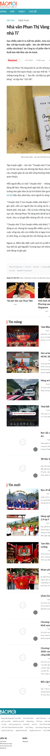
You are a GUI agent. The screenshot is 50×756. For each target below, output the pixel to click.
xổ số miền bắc (28, 718)
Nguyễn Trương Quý (24, 271)
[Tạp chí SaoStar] (9, 304)
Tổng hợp (25, 741)
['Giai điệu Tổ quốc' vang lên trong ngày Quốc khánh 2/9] (23, 336)
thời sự (34, 724)
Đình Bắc (26, 724)
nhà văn (36, 267)
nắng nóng (30, 721)
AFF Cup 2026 (5, 721)
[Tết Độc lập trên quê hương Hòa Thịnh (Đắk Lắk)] (23, 468)
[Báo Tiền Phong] (43, 440)
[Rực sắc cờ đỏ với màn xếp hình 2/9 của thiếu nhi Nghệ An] (23, 442)
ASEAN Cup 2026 (18, 721)
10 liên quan (40, 60)
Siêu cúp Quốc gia (15, 724)
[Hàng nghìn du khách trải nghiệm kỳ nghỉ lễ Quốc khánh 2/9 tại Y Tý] (23, 525)
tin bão (3, 724)
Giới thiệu (3, 741)
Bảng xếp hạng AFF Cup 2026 (11, 718)
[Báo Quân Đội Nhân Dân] (44, 463)
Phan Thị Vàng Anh (16, 267)
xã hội (10, 195)
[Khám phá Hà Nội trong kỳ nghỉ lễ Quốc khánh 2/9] (23, 578)
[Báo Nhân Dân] (43, 599)
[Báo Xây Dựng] (44, 360)
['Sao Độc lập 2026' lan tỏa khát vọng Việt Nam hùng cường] (23, 552)
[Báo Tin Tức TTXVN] (42, 410)
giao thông (29, 727)
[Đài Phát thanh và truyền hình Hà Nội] (43, 573)
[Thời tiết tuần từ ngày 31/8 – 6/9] (23, 415)
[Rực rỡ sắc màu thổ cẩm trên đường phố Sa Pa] (23, 499)
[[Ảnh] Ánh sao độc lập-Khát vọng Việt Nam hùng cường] (23, 605)
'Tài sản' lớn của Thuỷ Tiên (20, 301)
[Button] (19, 60)
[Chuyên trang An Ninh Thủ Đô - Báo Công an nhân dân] (42, 331)
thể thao (39, 721)
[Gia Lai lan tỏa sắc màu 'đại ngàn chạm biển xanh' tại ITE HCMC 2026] (23, 362)
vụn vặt (12, 271)
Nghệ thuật (23, 20)
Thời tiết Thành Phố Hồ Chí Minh (12, 727)
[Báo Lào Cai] (43, 494)
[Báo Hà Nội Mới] (12, 60)
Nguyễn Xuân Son (35, 730)
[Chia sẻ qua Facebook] (8, 258)
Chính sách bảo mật (6, 746)
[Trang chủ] (8, 4)
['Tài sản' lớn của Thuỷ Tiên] (21, 290)
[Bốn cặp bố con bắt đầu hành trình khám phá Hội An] (23, 691)
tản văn (28, 267)
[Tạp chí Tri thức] (42, 384)
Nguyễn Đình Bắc (21, 730)
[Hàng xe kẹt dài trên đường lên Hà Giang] (23, 389)
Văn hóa (11, 20)
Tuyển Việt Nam (41, 718)
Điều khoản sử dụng (6, 743)
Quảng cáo (3, 748)
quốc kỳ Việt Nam (7, 730)
